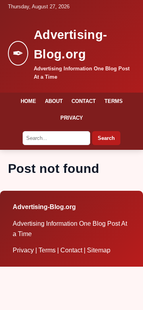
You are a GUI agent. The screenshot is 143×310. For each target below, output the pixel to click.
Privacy (71, 118)
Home (28, 101)
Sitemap (98, 250)
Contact (84, 101)
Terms (113, 101)
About (54, 101)
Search (106, 138)
